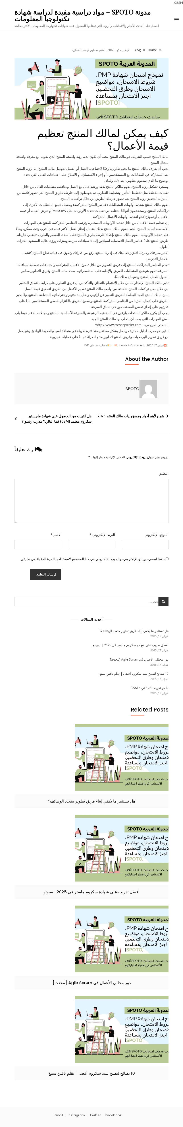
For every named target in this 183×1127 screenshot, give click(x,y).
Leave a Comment (129, 345)
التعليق (163, 473)
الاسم (56, 534)
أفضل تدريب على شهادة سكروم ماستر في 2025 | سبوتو (130, 645)
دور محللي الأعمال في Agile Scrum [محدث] (139, 659)
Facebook (113, 1115)
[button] (177, 19)
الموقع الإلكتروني (156, 534)
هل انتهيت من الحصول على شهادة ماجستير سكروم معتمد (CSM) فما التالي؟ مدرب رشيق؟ (57, 419)
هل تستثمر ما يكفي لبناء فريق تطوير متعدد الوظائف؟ (134, 631)
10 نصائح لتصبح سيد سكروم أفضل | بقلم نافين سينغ (134, 673)
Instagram (76, 1115)
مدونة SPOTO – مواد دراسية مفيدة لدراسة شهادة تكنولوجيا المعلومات (83, 15)
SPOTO (132, 388)
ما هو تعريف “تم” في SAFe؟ (149, 688)
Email (58, 1115)
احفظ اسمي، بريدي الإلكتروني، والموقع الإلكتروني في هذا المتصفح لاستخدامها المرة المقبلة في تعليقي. (93, 559)
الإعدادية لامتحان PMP (96, 345)
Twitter (95, 1115)
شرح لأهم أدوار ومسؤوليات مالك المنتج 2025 (131, 416)
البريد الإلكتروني (102, 534)
